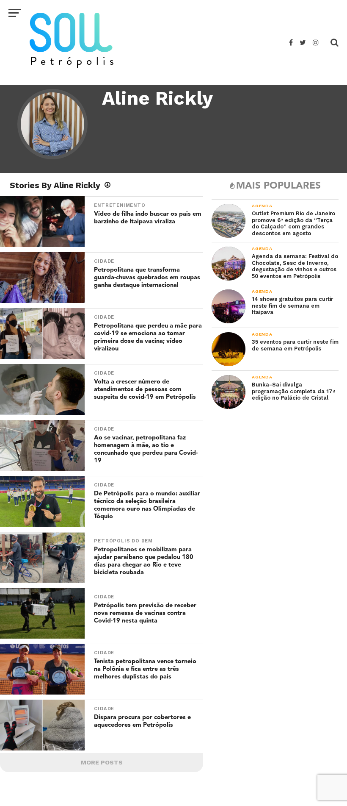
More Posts (102, 762)
